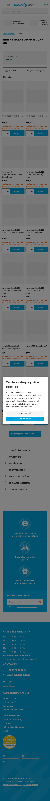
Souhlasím (25, 418)
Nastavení (25, 413)
